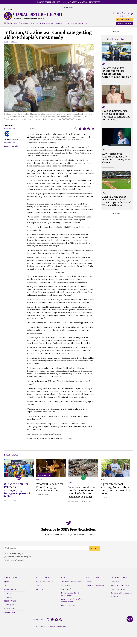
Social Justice (10, 605)
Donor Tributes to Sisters (95, 585)
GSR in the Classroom (63, 23)
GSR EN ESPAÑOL (124, 19)
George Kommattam (11, 501)
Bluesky (48, 619)
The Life (39, 585)
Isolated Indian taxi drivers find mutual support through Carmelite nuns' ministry (116, 72)
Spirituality (9, 609)
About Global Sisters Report (71, 582)
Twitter (52, 619)
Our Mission (66, 585)
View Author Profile (9, 128)
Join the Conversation (11, 146)
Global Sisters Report (130, 619)
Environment (10, 590)
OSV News (87, 501)
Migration (8, 593)
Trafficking (9, 612)
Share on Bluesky (75, 128)
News (16, 23)
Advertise (114, 597)
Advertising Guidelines (42, 626)
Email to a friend (88, 128)
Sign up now (124, 16)
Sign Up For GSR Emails (120, 585)
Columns (24, 23)
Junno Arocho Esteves (76, 501)
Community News (118, 589)
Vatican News (44, 475)
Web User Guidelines (56, 626)
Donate (89, 582)
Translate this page (124, 23)
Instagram (60, 619)
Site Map (65, 626)
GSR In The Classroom (44, 582)
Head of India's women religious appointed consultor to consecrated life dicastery (116, 115)
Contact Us (115, 582)
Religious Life (10, 601)
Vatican (39, 479)
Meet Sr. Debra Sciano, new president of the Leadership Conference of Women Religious (116, 201)
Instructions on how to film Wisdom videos (71, 600)
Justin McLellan (42, 495)
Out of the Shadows (44, 23)
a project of (68, 2)
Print (93, 128)
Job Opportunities (68, 605)
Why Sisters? (66, 589)
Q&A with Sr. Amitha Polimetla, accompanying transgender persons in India (17, 490)
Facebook (56, 619)
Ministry (14, 42)
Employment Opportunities (121, 593)
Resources (40, 589)
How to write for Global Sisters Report (70, 594)
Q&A (5, 586)
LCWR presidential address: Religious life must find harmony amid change (116, 158)
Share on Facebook (80, 128)
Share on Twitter (84, 128)
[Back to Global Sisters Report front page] (33, 16)
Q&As (32, 23)
